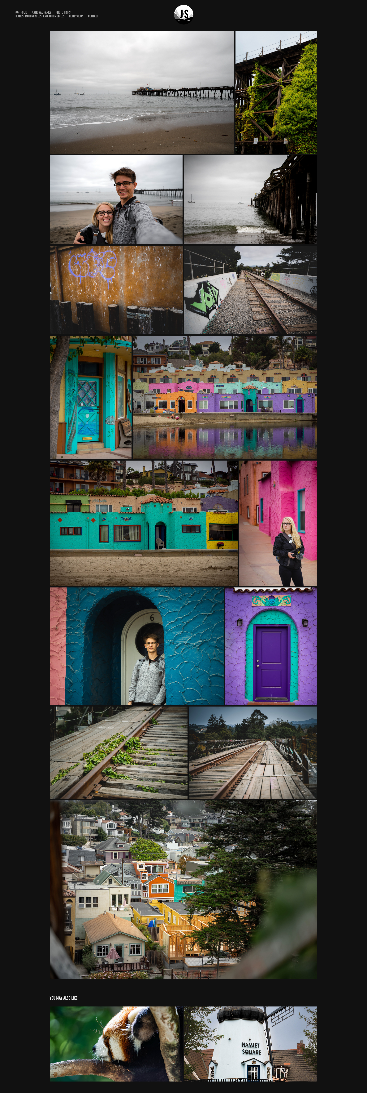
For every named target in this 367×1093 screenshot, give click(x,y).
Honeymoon (76, 16)
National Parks (41, 12)
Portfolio (21, 12)
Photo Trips (63, 12)
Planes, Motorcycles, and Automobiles (39, 16)
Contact (93, 16)
